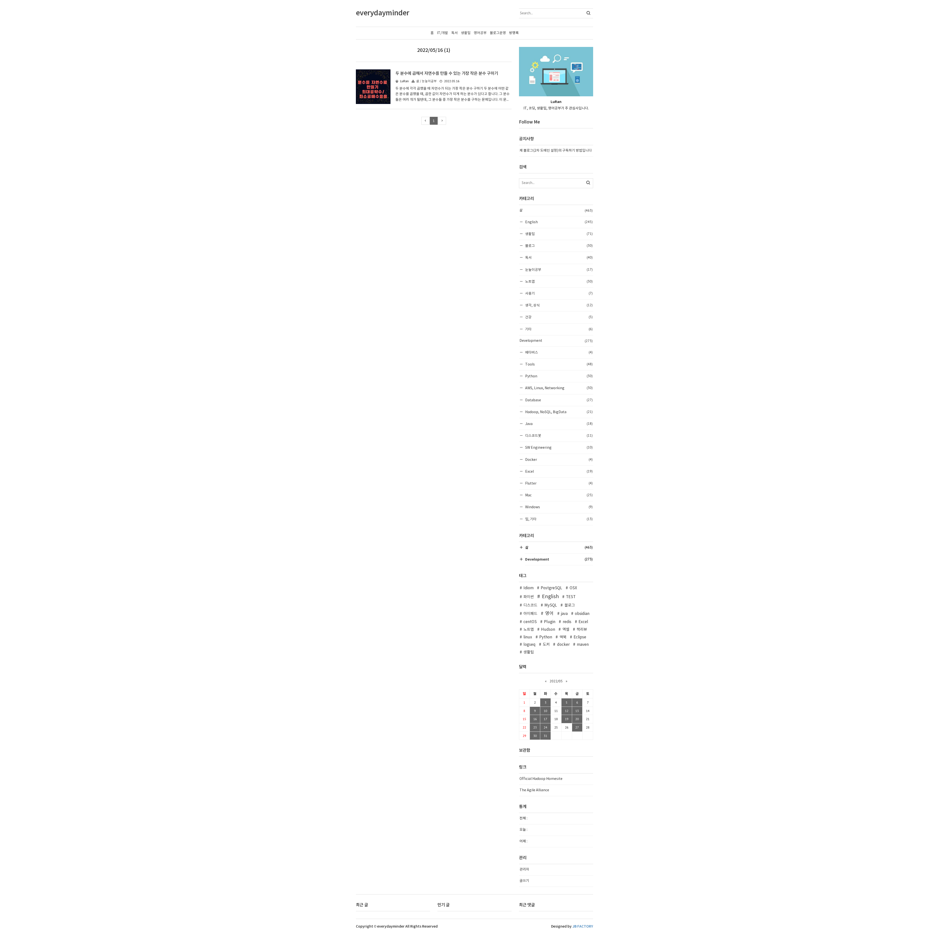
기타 (558, 329)
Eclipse (580, 637)
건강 (558, 317)
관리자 (524, 870)
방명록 (514, 33)
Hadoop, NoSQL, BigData (558, 411)
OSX (573, 588)
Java (558, 423)
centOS (530, 622)
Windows (558, 507)
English (558, 222)
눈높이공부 (558, 269)
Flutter (558, 483)
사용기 (558, 293)
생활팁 (466, 33)
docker (563, 645)
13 (577, 711)
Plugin (549, 622)
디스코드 (530, 605)
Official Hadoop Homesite (540, 779)
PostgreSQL (551, 588)
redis (567, 622)
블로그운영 (498, 33)
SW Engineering (558, 447)
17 (545, 719)
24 (545, 727)
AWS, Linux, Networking (558, 388)
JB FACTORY (582, 926)
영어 (549, 613)
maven (583, 645)
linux (527, 637)
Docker (558, 459)
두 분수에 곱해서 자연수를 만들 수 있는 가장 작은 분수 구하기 (446, 73)
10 (545, 711)
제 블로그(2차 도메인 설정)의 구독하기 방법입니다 (555, 151)
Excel (558, 471)
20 (577, 719)
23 (535, 727)
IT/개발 (442, 33)
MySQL (550, 605)
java (564, 614)
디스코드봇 (558, 435)
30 (535, 736)
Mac (558, 495)
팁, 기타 (558, 519)
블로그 (558, 245)
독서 (454, 33)
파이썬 (528, 597)
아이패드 (530, 614)
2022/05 (556, 681)
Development (556, 341)
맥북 (563, 637)
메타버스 (558, 352)
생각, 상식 (558, 305)
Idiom (528, 588)
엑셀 (565, 630)
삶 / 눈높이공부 (426, 81)
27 (577, 727)
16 (535, 719)
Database (558, 400)
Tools (558, 364)
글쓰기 (524, 881)
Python (558, 376)
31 (545, 736)
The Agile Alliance (534, 790)
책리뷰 (582, 630)
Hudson (548, 630)
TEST (571, 597)
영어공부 (480, 33)
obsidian (582, 614)
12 (566, 711)
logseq (529, 645)
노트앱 (558, 281)
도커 (546, 645)
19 (566, 719)
